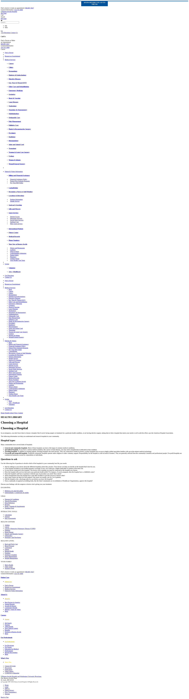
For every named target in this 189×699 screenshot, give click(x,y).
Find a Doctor (9, 52)
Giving (7, 264)
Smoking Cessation (11, 555)
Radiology (12, 325)
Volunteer (12, 404)
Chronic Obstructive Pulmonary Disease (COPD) (20, 528)
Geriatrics (12, 305)
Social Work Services (16, 220)
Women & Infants (14, 335)
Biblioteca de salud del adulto (14, 491)
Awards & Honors (10, 606)
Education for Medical (12, 649)
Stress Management (11, 556)
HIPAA (7, 688)
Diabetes (7, 530)
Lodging (12, 250)
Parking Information (16, 199)
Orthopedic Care (14, 316)
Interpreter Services (16, 218)
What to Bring (14, 251)
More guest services (16, 224)
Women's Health (10, 568)
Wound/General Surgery (16, 337)
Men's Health (9, 565)
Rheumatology (13, 326)
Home (3, 413)
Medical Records (14, 378)
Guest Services (13, 364)
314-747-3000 (18, 573)
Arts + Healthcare (14, 403)
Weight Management (11, 558)
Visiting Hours (14, 258)
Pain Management (14, 318)
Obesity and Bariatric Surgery (14, 534)
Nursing (7, 625)
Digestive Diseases (14, 298)
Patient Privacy (9, 690)
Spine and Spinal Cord (16, 328)
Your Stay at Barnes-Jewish (17, 381)
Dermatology (13, 295)
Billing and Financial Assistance (19, 344)
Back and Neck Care (11, 544)
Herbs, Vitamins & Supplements (15, 506)
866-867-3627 (29, 572)
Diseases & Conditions (12, 499)
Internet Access (15, 217)
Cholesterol (8, 548)
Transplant (12, 330)
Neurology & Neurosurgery (17, 312)
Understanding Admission (18, 253)
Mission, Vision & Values (13, 609)
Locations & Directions (16, 355)
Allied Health (9, 626)
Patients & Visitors (10, 341)
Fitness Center (13, 376)
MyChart (3, 18)
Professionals (9, 651)
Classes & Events (10, 666)
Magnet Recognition (11, 652)
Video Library (9, 671)
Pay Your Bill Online (16, 183)
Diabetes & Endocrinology (17, 296)
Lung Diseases (13, 309)
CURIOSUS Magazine (12, 673)
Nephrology (12, 311)
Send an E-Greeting (15, 360)
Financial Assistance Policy (18, 179)
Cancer (11, 291)
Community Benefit (11, 608)
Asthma (7, 525)
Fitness (7, 549)
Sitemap (7, 694)
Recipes (7, 504)
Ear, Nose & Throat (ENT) (17, 300)
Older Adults (9, 567)
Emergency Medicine (15, 303)
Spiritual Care (14, 222)
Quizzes (7, 516)
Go (2, 31)
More (6, 611)
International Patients (15, 374)
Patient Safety (14, 255)
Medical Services (10, 60)
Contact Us (14, 33)
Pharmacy (13, 257)
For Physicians (9, 645)
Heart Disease (9, 532)
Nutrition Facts (9, 508)
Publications (8, 669)
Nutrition (7, 553)
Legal (6, 687)
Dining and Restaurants (17, 248)
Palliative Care (13, 319)
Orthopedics (8, 536)
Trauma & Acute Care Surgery (18, 332)
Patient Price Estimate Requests (20, 181)
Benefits (7, 630)
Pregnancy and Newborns (13, 537)
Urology (11, 334)
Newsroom (8, 668)
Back (10, 289)
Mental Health (9, 551)
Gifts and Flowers (14, 362)
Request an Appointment (12, 56)
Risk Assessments (10, 518)
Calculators (8, 515)
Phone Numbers (14, 380)
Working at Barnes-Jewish (13, 632)
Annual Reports (10, 604)
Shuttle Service (14, 201)
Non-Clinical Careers (11, 628)
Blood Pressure (9, 546)
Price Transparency (11, 692)
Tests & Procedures (11, 501)
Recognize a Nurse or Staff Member (20, 353)
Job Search (8, 623)
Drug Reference (10, 503)
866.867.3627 (29, 8)
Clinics (11, 293)
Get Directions (5, 33)
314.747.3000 (18, 10)
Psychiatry (12, 323)
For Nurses (8, 647)
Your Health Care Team (17, 260)
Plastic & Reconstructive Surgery (19, 321)
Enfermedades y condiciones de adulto (17, 492)
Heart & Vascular (14, 307)
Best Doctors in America (12, 602)
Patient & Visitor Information (14, 171)
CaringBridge (13, 351)
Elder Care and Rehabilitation (18, 302)
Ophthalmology (13, 314)
